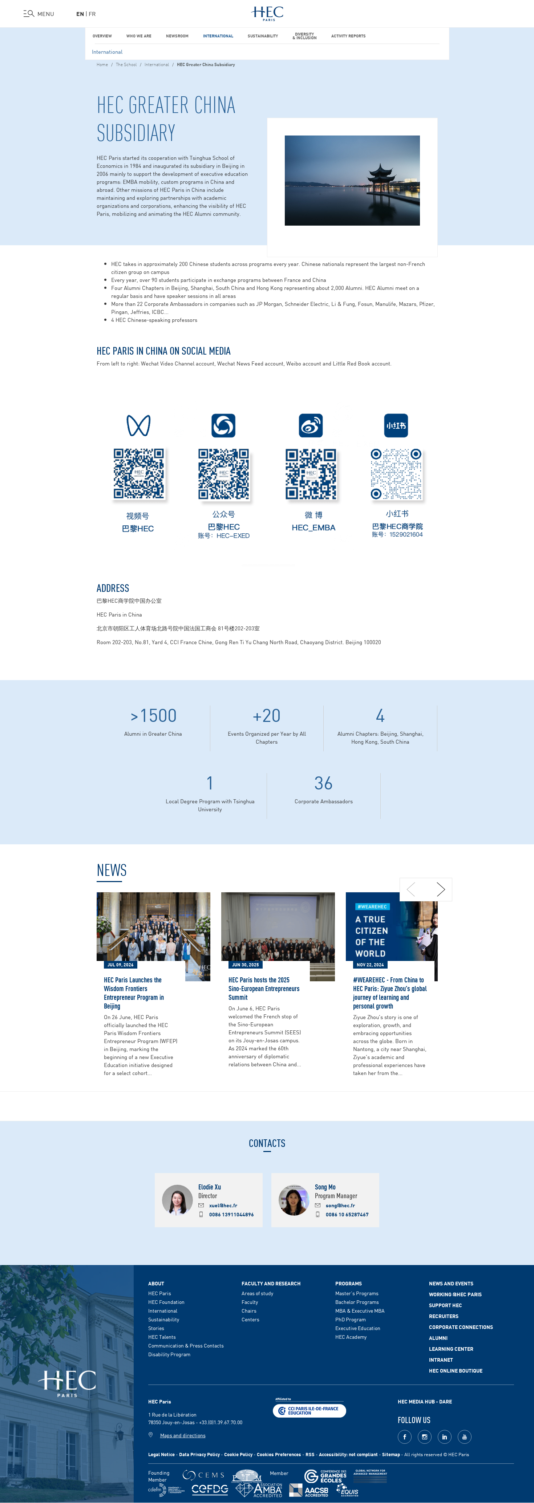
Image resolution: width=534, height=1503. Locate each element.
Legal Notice (161, 1454)
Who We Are (138, 35)
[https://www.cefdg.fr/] (210, 1490)
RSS (310, 1454)
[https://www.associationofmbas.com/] (258, 1490)
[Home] (267, 12)
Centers (250, 1319)
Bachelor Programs (357, 1301)
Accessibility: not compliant (348, 1454)
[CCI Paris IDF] (309, 1406)
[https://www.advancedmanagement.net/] (370, 1476)
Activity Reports (348, 35)
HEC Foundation (166, 1301)
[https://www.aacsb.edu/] (308, 1490)
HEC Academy (351, 1336)
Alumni (438, 1337)
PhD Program (350, 1319)
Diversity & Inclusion (304, 35)
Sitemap (391, 1454)
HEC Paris (159, 1293)
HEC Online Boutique (455, 1370)
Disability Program (169, 1354)
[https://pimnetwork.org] (247, 1476)
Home (102, 64)
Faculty (250, 1301)
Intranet (441, 1359)
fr (92, 13)
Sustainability (263, 35)
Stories (156, 1328)
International (218, 35)
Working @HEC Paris (455, 1294)
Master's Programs (357, 1293)
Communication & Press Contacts (186, 1345)
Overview (102, 35)
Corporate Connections (461, 1326)
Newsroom (177, 35)
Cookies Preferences (279, 1454)
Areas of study (257, 1293)
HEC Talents (162, 1336)
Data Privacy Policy (199, 1454)
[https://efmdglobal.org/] (347, 1490)
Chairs (249, 1310)
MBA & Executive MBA (360, 1310)
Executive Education (357, 1328)
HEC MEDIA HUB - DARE (425, 1401)
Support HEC (445, 1305)
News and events (451, 1283)
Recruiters (443, 1316)
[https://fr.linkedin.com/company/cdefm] (166, 1490)
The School (126, 64)
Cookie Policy (238, 1454)
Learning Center (451, 1348)
